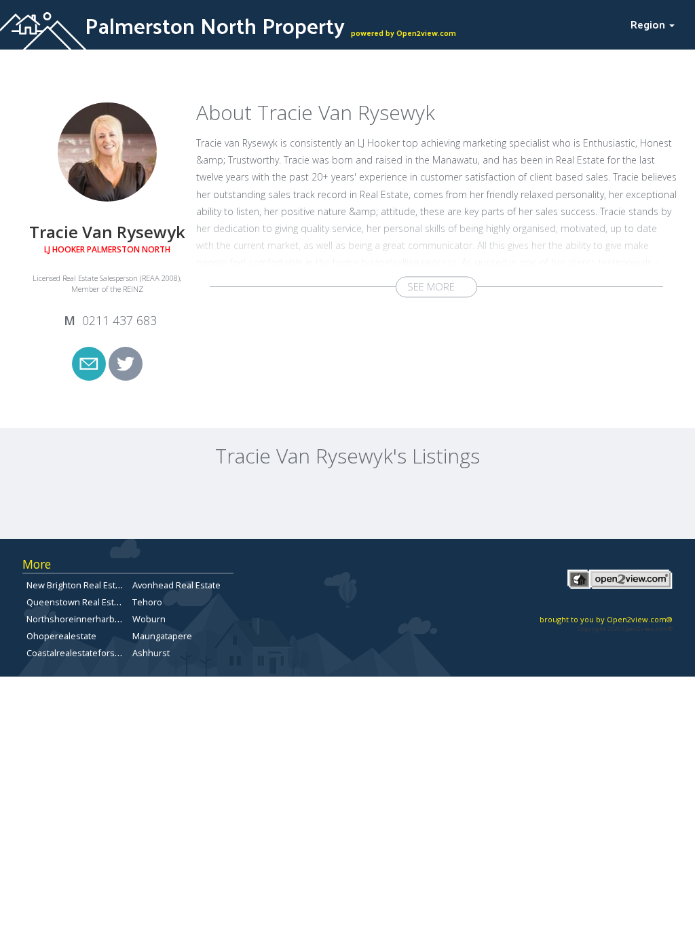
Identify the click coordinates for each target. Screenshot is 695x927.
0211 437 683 (119, 320)
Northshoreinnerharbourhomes (91, 619)
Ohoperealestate (61, 636)
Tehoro (147, 602)
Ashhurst (151, 653)
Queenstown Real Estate (76, 602)
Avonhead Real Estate (176, 585)
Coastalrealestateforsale (76, 653)
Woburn (149, 619)
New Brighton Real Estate (77, 585)
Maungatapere (162, 636)
